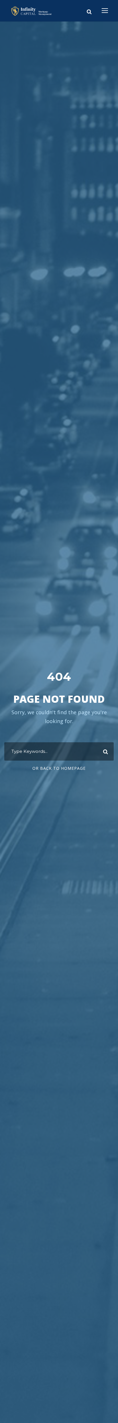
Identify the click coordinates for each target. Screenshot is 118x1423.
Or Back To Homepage (59, 768)
